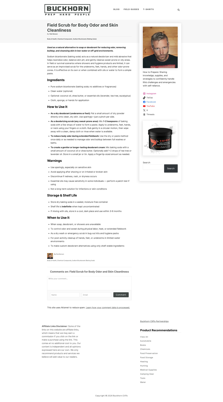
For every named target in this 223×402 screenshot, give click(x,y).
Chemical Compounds (64, 39)
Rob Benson (54, 34)
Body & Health (52, 39)
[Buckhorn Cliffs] (67, 10)
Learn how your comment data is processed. (108, 307)
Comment (121, 295)
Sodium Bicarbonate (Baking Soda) (85, 39)
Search (146, 162)
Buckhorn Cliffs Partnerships (154, 321)
